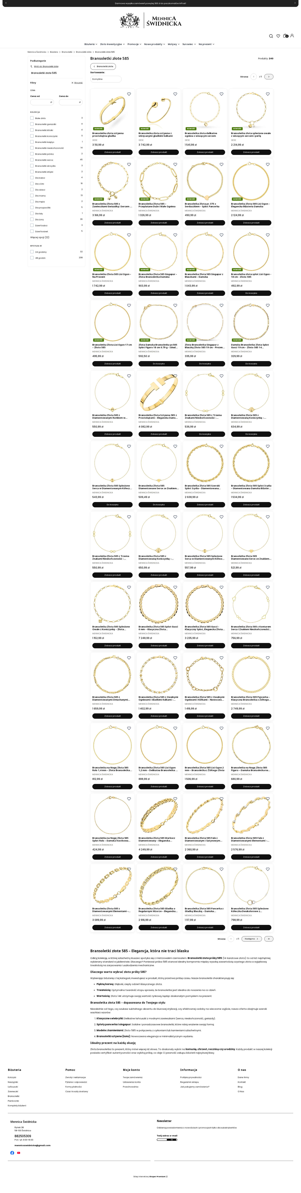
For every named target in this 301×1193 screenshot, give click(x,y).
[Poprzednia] (6, 3)
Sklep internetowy (149, 1176)
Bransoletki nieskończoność (49, 148)
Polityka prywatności (190, 1077)
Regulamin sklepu (189, 1082)
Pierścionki (13, 1100)
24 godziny (41, 252)
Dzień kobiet (41, 231)
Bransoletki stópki (44, 171)
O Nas (241, 1091)
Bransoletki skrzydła (45, 165)
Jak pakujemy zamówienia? (194, 1086)
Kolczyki (12, 1077)
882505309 (23, 1136)
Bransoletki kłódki (44, 130)
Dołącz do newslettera (171, 1139)
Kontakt (242, 1082)
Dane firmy (243, 1077)
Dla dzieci (40, 189)
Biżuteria (54, 52)
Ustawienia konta (132, 1082)
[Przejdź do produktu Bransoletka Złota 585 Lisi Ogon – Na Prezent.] (112, 251)
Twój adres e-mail (167, 1135)
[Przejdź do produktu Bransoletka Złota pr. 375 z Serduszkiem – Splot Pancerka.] (205, 181)
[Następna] (295, 3)
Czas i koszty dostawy (76, 1091)
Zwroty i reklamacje (75, 1077)
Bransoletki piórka (44, 154)
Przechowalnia (130, 1086)
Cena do (63, 96)
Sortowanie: (97, 72)
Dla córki (39, 183)
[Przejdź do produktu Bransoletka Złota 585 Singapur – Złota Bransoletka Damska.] (159, 251)
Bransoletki (67, 52)
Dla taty (39, 213)
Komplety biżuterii (17, 1105)
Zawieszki (13, 1091)
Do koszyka (251, 293)
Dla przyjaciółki (42, 207)
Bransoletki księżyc (44, 142)
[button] (174, 44)
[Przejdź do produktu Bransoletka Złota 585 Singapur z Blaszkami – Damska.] (205, 251)
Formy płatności (73, 1086)
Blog (240, 1086)
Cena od (35, 96)
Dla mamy (40, 195)
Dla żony (39, 219)
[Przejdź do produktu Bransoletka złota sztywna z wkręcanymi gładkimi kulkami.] (159, 110)
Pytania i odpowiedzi (76, 1082)
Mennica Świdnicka (37, 52)
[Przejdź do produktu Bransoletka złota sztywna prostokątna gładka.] (112, 110)
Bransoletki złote (83, 52)
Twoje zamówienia (133, 1077)
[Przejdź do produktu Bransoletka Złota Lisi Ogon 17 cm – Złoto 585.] (112, 322)
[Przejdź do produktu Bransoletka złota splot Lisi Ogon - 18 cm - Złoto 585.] (251, 251)
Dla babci (40, 177)
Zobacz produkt (112, 152)
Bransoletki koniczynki (46, 136)
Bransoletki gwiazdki (45, 124)
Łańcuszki (13, 1086)
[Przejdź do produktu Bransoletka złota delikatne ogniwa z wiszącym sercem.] (205, 110)
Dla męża (40, 201)
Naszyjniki (13, 1082)
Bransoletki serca (44, 160)
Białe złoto (40, 118)
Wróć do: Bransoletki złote (46, 66)
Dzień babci (41, 225)
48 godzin (40, 258)
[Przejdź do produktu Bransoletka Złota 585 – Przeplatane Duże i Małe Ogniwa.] (159, 181)
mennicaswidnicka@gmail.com (32, 1145)
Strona (244, 76)
